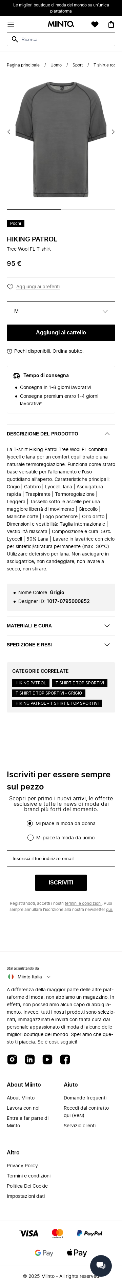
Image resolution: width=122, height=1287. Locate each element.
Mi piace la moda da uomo (65, 838)
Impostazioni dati (26, 1196)
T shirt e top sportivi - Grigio (49, 693)
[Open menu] (11, 24)
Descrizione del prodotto (42, 433)
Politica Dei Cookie (27, 1186)
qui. (109, 910)
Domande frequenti (85, 1098)
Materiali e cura (29, 625)
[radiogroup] (61, 830)
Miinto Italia (30, 976)
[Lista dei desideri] (95, 24)
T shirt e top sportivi (80, 683)
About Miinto (21, 1098)
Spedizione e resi (29, 644)
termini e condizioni (83, 903)
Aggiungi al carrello (61, 332)
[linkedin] (29, 1060)
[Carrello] (111, 24)
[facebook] (65, 1060)
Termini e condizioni (28, 1176)
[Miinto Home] (61, 24)
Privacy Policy (22, 1166)
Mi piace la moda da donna (66, 823)
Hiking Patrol (32, 239)
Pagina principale (23, 65)
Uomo (56, 65)
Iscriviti (61, 882)
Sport (78, 65)
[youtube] (47, 1060)
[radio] (30, 823)
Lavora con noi (23, 1108)
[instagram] (12, 1060)
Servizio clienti (80, 1126)
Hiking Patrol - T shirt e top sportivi (57, 703)
